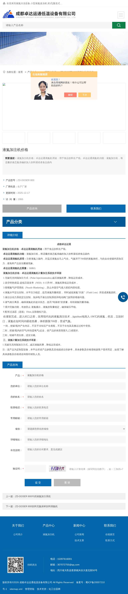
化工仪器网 (54, 589)
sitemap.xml (16, 589)
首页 (21, 72)
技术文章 (79, 540)
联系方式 (110, 540)
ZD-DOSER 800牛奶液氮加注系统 (33, 496)
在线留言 (110, 534)
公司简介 (18, 534)
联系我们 (96, 208)
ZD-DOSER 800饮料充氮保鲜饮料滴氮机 (36, 506)
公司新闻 (79, 534)
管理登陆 (29, 589)
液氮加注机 (48, 534)
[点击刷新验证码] (57, 468)
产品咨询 (32, 208)
